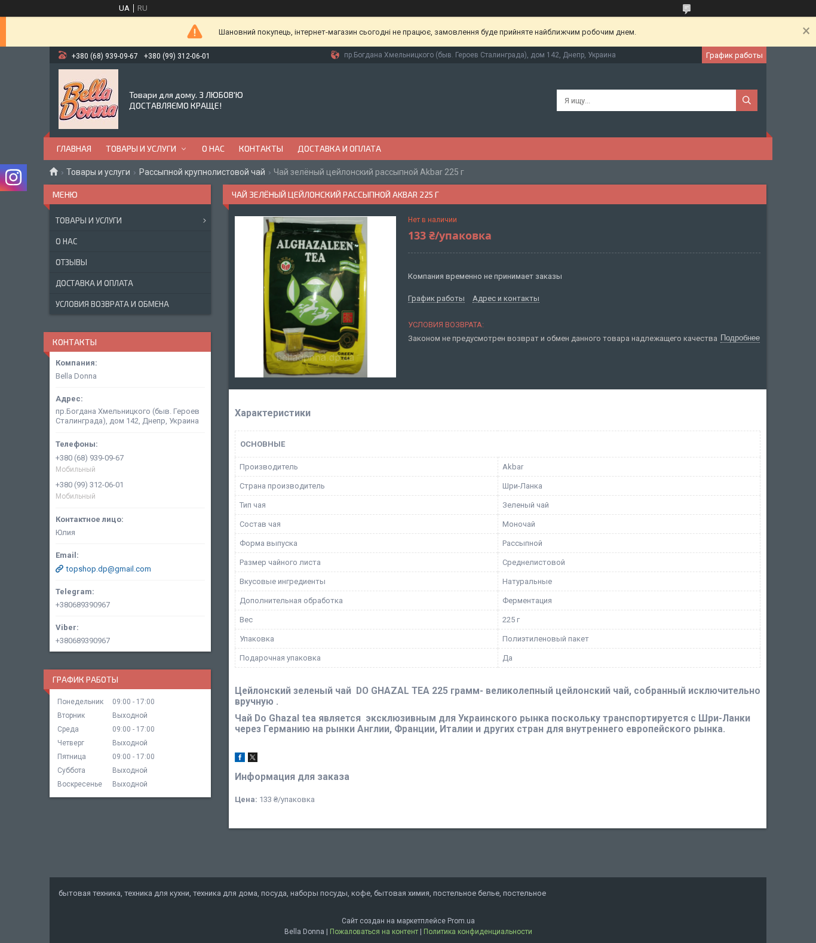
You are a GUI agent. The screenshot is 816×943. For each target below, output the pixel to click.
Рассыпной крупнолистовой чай (202, 172)
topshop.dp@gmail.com (108, 568)
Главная (74, 148)
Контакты (261, 148)
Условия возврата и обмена (112, 304)
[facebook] (240, 759)
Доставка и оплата (339, 148)
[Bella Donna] (88, 99)
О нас (213, 148)
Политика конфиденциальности (478, 931)
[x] (252, 759)
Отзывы (71, 262)
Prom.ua (461, 921)
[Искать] (746, 100)
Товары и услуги (141, 148)
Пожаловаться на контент (374, 931)
